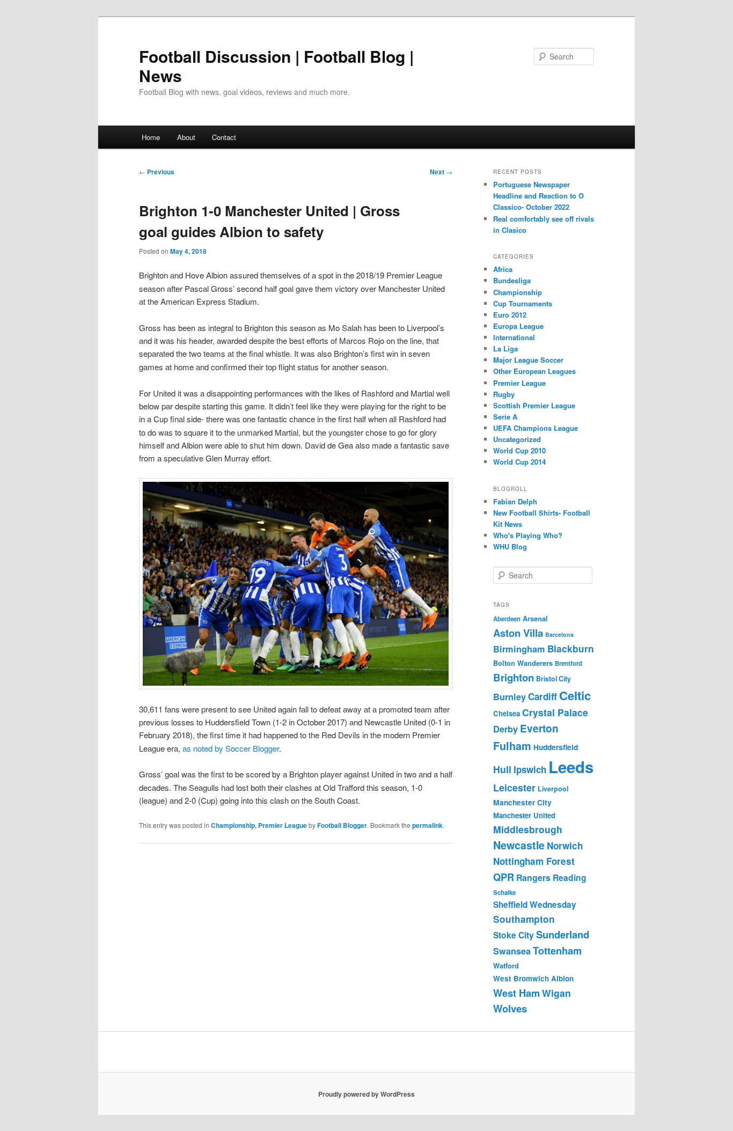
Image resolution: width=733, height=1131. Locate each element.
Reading (570, 877)
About (186, 137)
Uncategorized (517, 439)
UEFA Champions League (535, 428)
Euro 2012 (509, 315)
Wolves (510, 1008)
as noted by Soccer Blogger (230, 748)
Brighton (513, 677)
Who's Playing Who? (527, 535)
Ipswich (530, 769)
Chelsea (506, 713)
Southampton (524, 919)
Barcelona (559, 634)
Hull (502, 769)
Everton (539, 728)
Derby (505, 729)
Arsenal (535, 618)
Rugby (504, 394)
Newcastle (519, 845)
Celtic (575, 695)
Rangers (533, 877)
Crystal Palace (555, 712)
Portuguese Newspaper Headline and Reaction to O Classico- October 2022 (538, 195)
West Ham (516, 993)
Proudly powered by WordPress (366, 1094)
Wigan (556, 993)
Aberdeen (507, 618)
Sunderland (562, 934)
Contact (224, 137)
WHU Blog (510, 546)
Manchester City (522, 802)
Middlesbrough (527, 829)
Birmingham (519, 649)
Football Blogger (342, 825)
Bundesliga (512, 280)
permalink (427, 825)
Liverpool (553, 789)
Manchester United (524, 815)
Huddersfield (555, 746)
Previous (156, 172)
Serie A (505, 417)
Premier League (282, 825)
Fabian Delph (515, 501)
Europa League (518, 326)
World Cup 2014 (519, 462)
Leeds (570, 766)
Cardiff (542, 696)
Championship (233, 825)
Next (441, 172)
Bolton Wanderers (523, 663)
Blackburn (570, 648)
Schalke (504, 892)
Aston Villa (518, 633)
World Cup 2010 (519, 450)
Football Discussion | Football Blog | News (276, 66)
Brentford (568, 663)
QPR (503, 877)
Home (151, 137)
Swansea (512, 951)
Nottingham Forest (534, 861)
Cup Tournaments (522, 303)
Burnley (509, 697)
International (514, 337)
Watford (506, 966)
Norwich (565, 845)
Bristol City (553, 679)
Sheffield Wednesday (534, 904)
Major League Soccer (528, 360)
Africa (502, 269)
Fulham (512, 745)
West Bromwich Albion (533, 978)
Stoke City (513, 935)
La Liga (505, 348)
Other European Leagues (534, 371)
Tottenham (557, 950)
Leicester (514, 788)
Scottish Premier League (534, 405)
